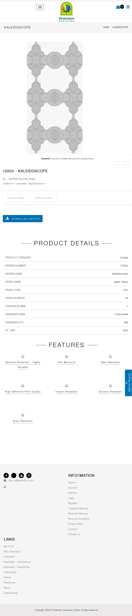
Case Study (10, 572)
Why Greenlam (12, 551)
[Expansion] (117, 165)
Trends (7, 577)
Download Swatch (26, 218)
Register (72, 503)
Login (71, 497)
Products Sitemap (78, 513)
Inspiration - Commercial (17, 561)
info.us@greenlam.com (21, 480)
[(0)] (118, 7)
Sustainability (11, 592)
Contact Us (74, 534)
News (7, 587)
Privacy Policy (75, 523)
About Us (9, 546)
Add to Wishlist (16, 198)
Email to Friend (44, 198)
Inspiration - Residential (17, 566)
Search (72, 482)
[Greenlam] (67, 12)
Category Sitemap (78, 508)
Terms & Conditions (78, 518)
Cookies (72, 528)
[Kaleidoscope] (67, 98)
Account (72, 487)
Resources (9, 582)
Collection (9, 556)
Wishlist (72, 492)
